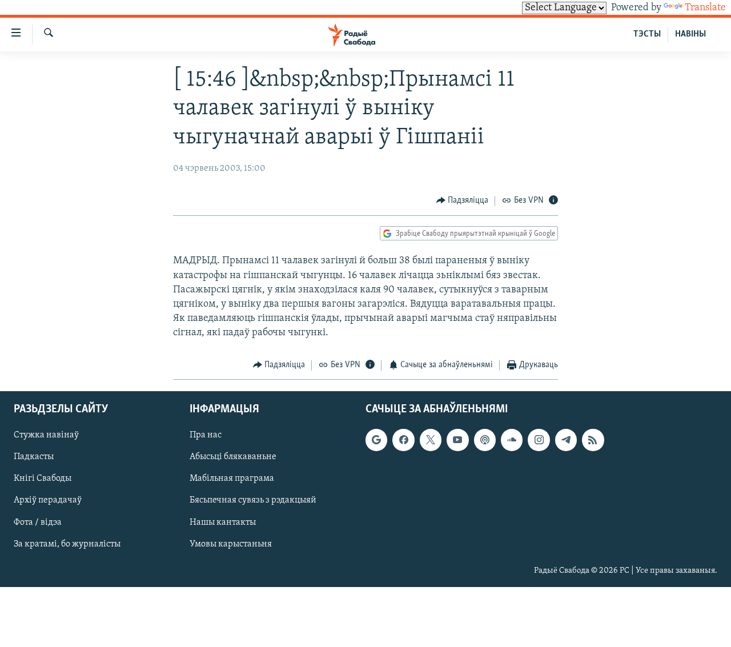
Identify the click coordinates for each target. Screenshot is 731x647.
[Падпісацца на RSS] (593, 440)
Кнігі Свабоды (42, 478)
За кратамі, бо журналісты (67, 544)
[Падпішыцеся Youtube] (457, 440)
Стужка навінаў (46, 435)
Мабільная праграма (232, 478)
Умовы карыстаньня (231, 544)
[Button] (462, 201)
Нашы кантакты (223, 522)
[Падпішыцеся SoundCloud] (512, 440)
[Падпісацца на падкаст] (485, 440)
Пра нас (206, 435)
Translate (705, 8)
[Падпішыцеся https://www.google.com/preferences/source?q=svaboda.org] (376, 440)
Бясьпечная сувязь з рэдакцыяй (253, 500)
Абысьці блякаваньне (233, 456)
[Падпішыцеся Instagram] (538, 440)
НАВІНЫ (690, 34)
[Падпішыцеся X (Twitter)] (430, 440)
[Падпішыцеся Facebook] (403, 440)
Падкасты (34, 456)
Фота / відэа (38, 522)
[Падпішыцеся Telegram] (566, 440)
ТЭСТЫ (647, 34)
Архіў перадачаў (48, 500)
